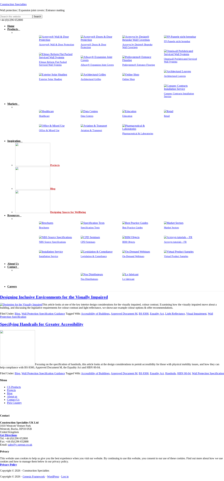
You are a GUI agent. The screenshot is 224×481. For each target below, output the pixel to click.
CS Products (14, 387)
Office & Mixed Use (49, 130)
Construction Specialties (13, 4)
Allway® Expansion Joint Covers (97, 65)
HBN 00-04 (184, 373)
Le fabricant (128, 279)
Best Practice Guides (132, 227)
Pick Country (14, 402)
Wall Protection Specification (208, 373)
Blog (17, 313)
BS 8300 (144, 313)
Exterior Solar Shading (50, 79)
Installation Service (48, 256)
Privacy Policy (8, 464)
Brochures (44, 227)
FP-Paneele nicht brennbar (177, 41)
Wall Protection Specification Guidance (43, 313)
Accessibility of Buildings (95, 313)
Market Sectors (171, 227)
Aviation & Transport (91, 130)
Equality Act (157, 313)
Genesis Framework (34, 476)
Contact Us (13, 399)
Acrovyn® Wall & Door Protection (56, 44)
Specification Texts (90, 227)
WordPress (53, 476)
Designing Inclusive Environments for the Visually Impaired (54, 297)
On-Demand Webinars (133, 256)
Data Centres (87, 116)
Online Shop (128, 79)
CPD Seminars (88, 242)
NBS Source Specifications (52, 242)
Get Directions (8, 435)
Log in (65, 476)
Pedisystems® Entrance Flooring (138, 65)
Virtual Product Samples (176, 256)
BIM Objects (128, 242)
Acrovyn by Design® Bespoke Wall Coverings (137, 46)
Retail (167, 116)
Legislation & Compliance (94, 256)
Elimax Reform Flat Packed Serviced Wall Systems (53, 63)
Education (127, 116)
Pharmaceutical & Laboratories (137, 133)
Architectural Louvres (175, 76)
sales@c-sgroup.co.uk (20, 444)
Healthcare (44, 116)
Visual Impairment (196, 313)
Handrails (170, 373)
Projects (11, 390)
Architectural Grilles (91, 79)
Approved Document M (124, 313)
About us (12, 396)
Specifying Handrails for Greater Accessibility (41, 324)
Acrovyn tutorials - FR (175, 242)
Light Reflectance (175, 313)
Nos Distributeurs (89, 279)
